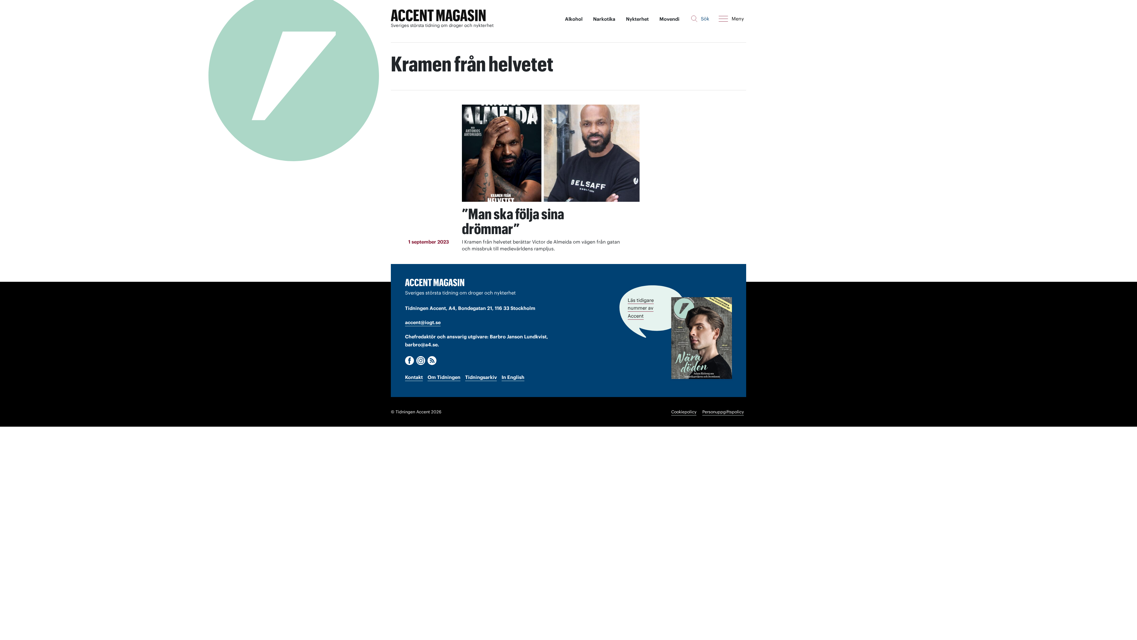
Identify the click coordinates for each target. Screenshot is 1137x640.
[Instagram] (420, 360)
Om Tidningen (444, 377)
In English (513, 377)
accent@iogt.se (423, 322)
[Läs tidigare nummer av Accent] (701, 338)
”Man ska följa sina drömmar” (513, 221)
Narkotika (604, 19)
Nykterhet (637, 19)
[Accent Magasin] (438, 15)
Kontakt (414, 377)
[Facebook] (409, 360)
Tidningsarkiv (481, 377)
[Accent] (434, 282)
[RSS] (432, 360)
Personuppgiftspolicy (723, 412)
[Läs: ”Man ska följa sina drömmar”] (551, 153)
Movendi (669, 19)
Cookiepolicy (683, 412)
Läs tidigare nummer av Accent (641, 308)
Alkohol (573, 19)
